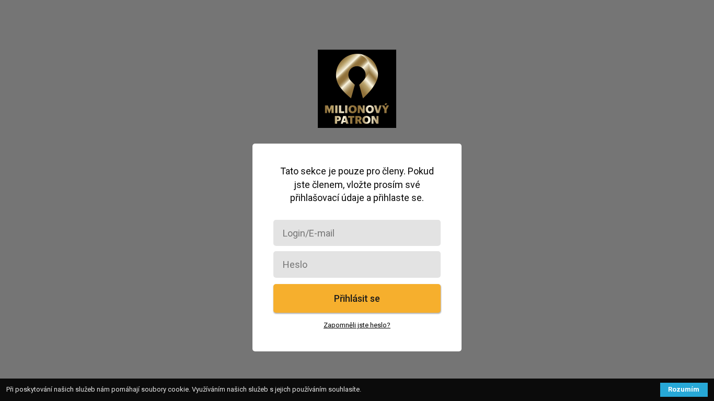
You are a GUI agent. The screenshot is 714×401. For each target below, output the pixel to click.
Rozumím (683, 389)
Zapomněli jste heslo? (357, 325)
